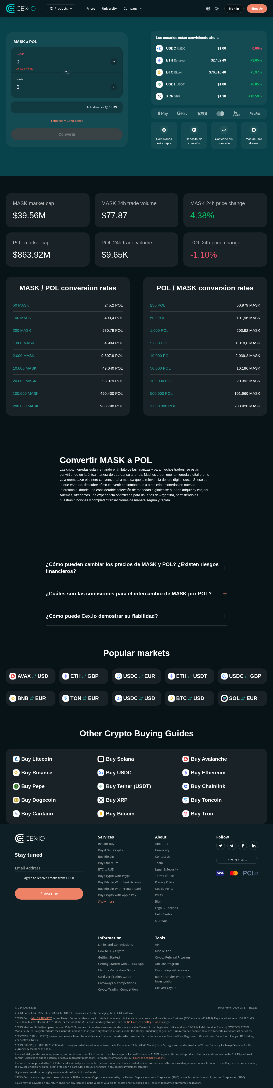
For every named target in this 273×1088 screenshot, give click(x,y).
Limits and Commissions (115, 945)
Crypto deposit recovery (172, 970)
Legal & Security (166, 869)
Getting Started (109, 957)
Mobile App (163, 951)
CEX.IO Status (237, 860)
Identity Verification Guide (116, 970)
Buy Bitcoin (106, 857)
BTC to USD (106, 869)
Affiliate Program (167, 964)
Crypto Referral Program (172, 957)
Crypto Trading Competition (118, 989)
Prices (90, 8)
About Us (161, 844)
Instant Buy (106, 844)
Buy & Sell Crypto (110, 850)
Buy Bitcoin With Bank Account (120, 882)
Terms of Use (164, 876)
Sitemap (161, 921)
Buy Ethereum (108, 863)
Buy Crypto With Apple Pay (117, 895)
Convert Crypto (165, 988)
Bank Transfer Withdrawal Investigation (173, 979)
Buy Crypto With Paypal (114, 876)
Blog (158, 901)
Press (159, 895)
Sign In (234, 8)
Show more (106, 901)
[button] (136, 567)
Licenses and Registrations (149, 1058)
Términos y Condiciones (67, 120)
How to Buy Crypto (111, 951)
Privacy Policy (164, 882)
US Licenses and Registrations (145, 1022)
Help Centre (163, 914)
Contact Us (162, 857)
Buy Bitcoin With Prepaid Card (119, 889)
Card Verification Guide (114, 977)
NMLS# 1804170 (41, 1018)
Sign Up (257, 8)
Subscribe (49, 893)
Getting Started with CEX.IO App (121, 964)
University (109, 8)
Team (159, 863)
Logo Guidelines (166, 908)
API (157, 945)
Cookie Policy (164, 889)
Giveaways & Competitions (117, 983)
